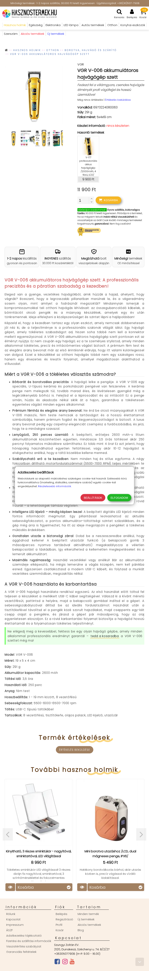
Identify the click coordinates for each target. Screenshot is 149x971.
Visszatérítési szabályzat (23, 946)
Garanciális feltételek (21, 952)
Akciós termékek (89, 925)
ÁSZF (9, 930)
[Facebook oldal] (57, 962)
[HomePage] (28, 13)
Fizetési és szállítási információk (28, 941)
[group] (34, 96)
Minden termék (88, 914)
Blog (81, 930)
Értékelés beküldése (118, 100)
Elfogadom (119, 497)
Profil (59, 925)
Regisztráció (64, 919)
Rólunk (10, 914)
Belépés (61, 914)
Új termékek (86, 919)
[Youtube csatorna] (72, 962)
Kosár (60, 930)
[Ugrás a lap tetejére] (139, 962)
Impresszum (15, 925)
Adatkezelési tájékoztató (24, 936)
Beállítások (93, 497)
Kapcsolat (13, 919)
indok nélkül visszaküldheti (118, 216)
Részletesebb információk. (54, 486)
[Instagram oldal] (65, 962)
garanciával (102, 223)
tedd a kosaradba (105, 636)
